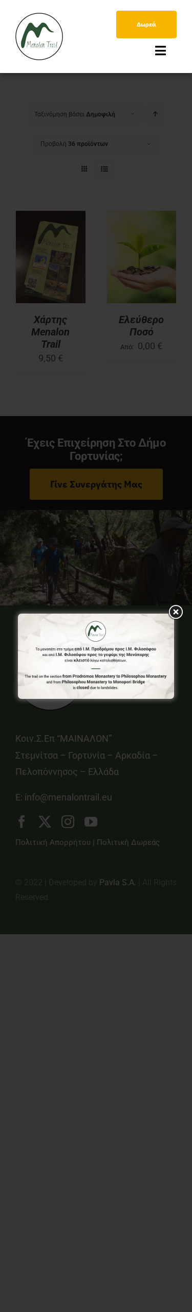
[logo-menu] (39, 17)
